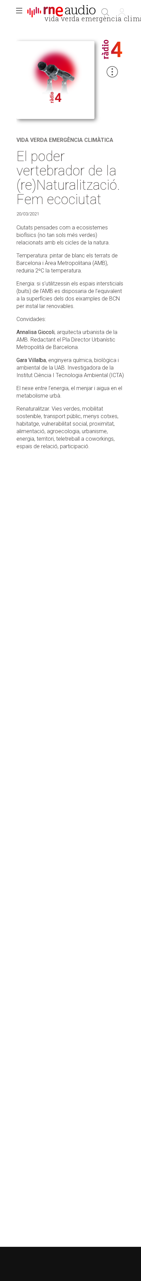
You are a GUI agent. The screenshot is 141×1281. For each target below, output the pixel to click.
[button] (19, 12)
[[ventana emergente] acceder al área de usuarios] (122, 12)
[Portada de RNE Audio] (61, 12)
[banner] (61, 12)
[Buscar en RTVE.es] (105, 12)
